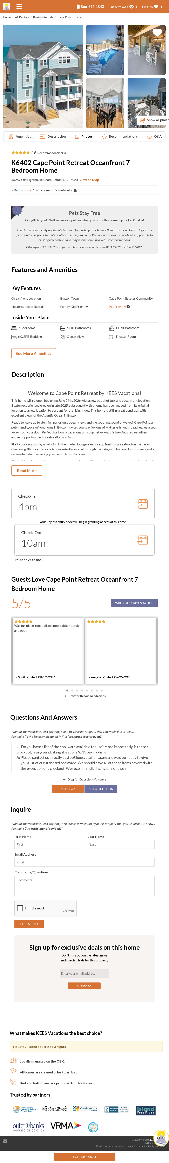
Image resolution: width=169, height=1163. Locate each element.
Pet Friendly (117, 306)
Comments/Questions (31, 872)
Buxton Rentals (43, 17)
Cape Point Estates (70, 17)
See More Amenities (34, 353)
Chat (161, 1138)
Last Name (96, 836)
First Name (22, 836)
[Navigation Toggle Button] (19, 6)
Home (7, 17)
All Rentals (22, 17)
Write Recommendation (134, 603)
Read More (27, 470)
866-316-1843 (92, 6)
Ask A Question (101, 789)
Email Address (25, 854)
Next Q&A (68, 789)
